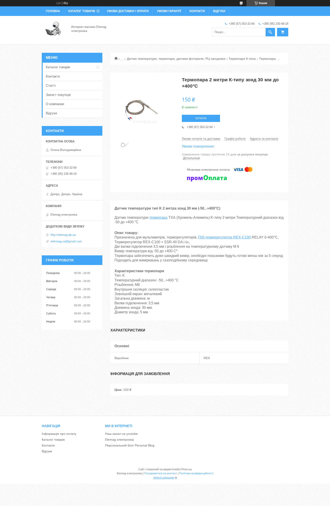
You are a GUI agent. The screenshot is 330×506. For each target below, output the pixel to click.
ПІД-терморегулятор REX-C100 (224, 237)
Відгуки (219, 11)
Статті (50, 85)
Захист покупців (58, 95)
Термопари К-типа (242, 58)
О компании (55, 104)
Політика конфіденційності (196, 473)
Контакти (197, 11)
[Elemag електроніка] (54, 29)
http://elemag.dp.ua (63, 234)
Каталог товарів (81, 11)
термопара (158, 217)
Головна (53, 11)
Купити (201, 118)
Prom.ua (186, 469)
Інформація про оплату (59, 433)
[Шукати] (270, 32)
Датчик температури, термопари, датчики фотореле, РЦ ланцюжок (176, 58)
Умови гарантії (169, 11)
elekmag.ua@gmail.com (66, 241)
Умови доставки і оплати (128, 11)
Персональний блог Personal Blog (129, 445)
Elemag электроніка (119, 439)
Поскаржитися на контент (160, 473)
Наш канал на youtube (121, 433)
